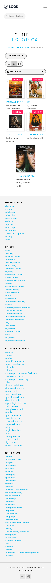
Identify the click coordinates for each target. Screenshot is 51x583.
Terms (8, 239)
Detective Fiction (13, 313)
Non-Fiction (23, 47)
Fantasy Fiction (12, 262)
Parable (8, 358)
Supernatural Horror (14, 364)
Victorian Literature (14, 388)
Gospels (9, 546)
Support (9, 224)
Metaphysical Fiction (15, 409)
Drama (8, 355)
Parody (8, 412)
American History (13, 492)
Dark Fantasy (11, 406)
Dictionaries (11, 513)
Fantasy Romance (14, 376)
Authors (9, 221)
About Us (9, 206)
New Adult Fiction (13, 394)
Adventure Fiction (14, 274)
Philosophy (10, 465)
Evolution (9, 525)
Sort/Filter (14, 56)
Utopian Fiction (12, 424)
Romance (10, 259)
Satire (8, 295)
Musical (8, 433)
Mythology (10, 328)
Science (9, 471)
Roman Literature (13, 445)
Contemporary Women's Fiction (21, 373)
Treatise (9, 486)
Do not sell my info (14, 233)
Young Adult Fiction (14, 286)
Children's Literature (15, 280)
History (8, 456)
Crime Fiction (11, 277)
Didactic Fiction (12, 439)
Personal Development (16, 489)
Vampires (9, 352)
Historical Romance (14, 319)
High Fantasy (11, 442)
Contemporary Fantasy (16, 379)
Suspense (10, 337)
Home (11, 47)
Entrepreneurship (13, 507)
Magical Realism (13, 430)
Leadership (10, 498)
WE (28, 102)
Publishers (10, 212)
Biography (10, 474)
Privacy (8, 236)
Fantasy (9, 253)
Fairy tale (9, 367)
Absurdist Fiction (13, 400)
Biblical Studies (12, 519)
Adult (7, 334)
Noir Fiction (10, 298)
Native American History (17, 522)
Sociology (10, 504)
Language (10, 516)
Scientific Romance (15, 361)
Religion (9, 462)
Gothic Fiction (12, 292)
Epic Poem (10, 325)
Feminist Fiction (13, 418)
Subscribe (10, 215)
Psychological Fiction (15, 403)
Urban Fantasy (12, 289)
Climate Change (13, 540)
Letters (8, 549)
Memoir (9, 483)
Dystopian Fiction (13, 310)
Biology (8, 528)
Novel (7, 250)
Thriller (8, 283)
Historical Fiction (13, 268)
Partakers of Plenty (15, 102)
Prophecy (9, 510)
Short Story (10, 265)
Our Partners (11, 230)
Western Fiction (13, 331)
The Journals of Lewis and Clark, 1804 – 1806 (25, 176)
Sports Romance (13, 415)
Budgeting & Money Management (22, 552)
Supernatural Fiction (15, 340)
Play (7, 322)
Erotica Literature (13, 421)
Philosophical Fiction (15, 316)
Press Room (11, 218)
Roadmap (10, 227)
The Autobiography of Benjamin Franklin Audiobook (15, 134)
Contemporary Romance (17, 307)
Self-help (9, 468)
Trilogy (8, 427)
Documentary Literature (17, 531)
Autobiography (12, 495)
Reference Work (13, 459)
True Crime (10, 537)
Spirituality (10, 477)
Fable (7, 382)
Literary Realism (13, 436)
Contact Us (10, 209)
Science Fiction (12, 256)
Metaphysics (11, 534)
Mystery (9, 271)
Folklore (8, 370)
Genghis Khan (35, 134)
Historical (9, 501)
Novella (8, 304)
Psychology (10, 480)
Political (9, 555)
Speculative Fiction (14, 397)
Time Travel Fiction (14, 385)
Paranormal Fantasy (15, 301)
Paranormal (11, 391)
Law (7, 543)
